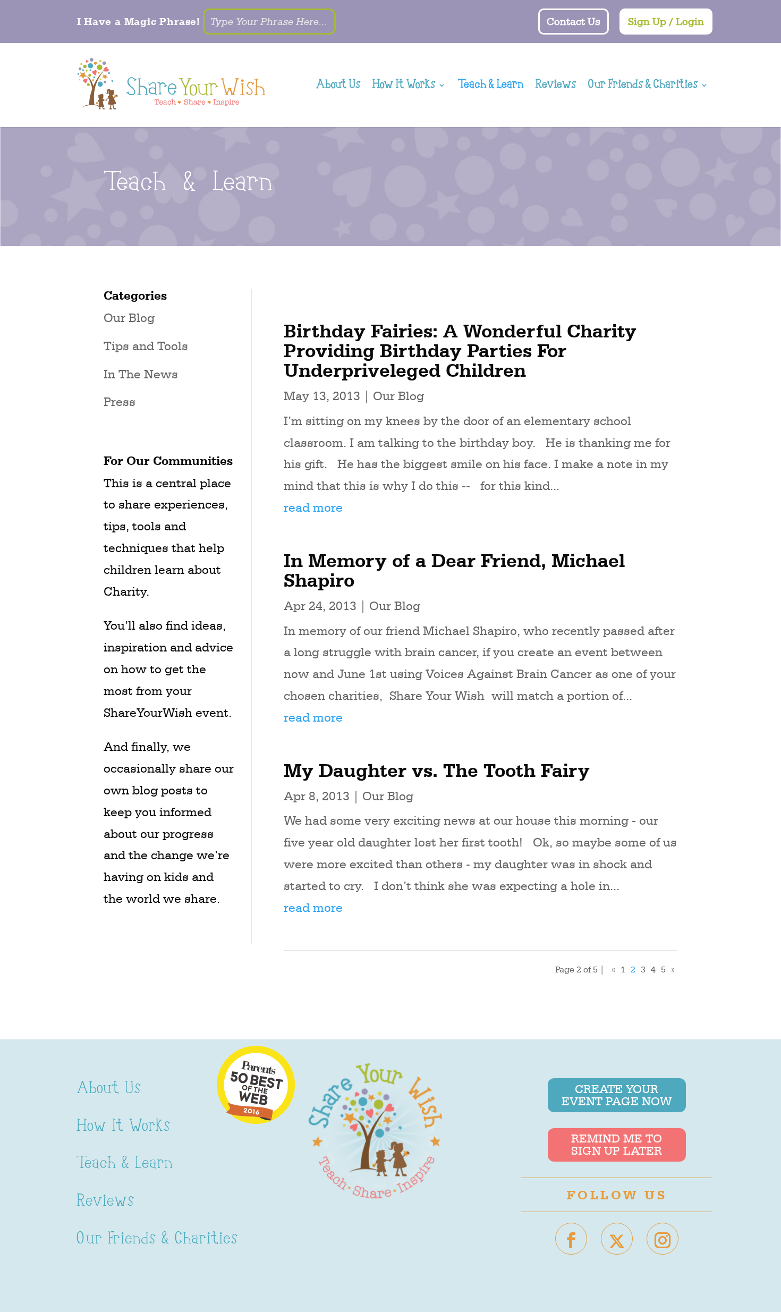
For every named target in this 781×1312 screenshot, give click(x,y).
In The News (141, 374)
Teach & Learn (490, 86)
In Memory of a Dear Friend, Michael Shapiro (454, 569)
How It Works (403, 86)
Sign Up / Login (666, 22)
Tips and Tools (146, 345)
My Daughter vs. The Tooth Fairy (437, 770)
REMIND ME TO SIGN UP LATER (616, 1144)
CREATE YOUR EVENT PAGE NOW (617, 1095)
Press (119, 401)
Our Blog (129, 317)
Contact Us (573, 22)
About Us (338, 86)
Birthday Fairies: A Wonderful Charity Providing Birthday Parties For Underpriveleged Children (460, 350)
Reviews (556, 86)
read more (313, 507)
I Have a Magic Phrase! (139, 21)
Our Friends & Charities (643, 86)
